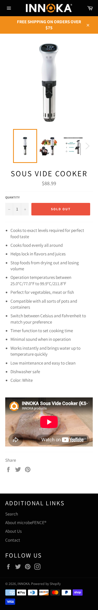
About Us (13, 531)
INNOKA (24, 583)
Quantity (12, 197)
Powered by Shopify (46, 583)
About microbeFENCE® (25, 522)
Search (11, 514)
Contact (12, 540)
